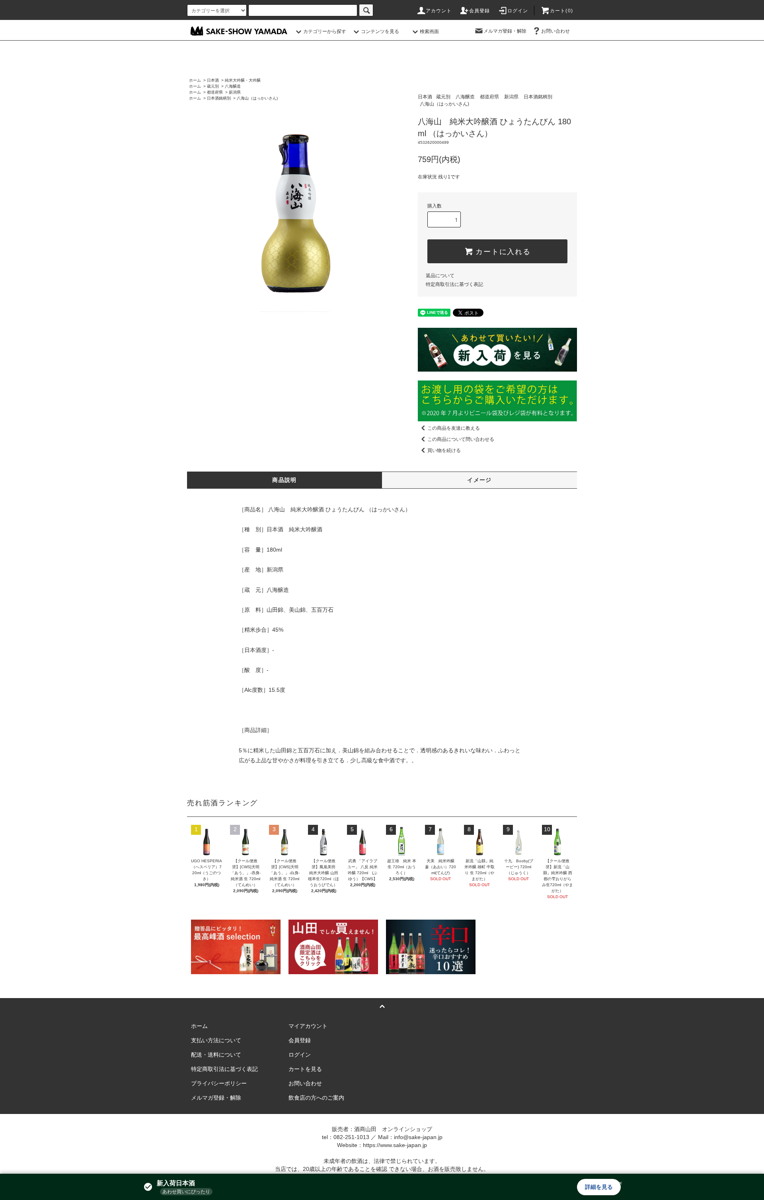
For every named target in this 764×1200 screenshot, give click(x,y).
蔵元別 (213, 86)
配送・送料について (216, 1054)
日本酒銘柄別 (219, 98)
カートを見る (305, 1069)
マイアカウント (307, 1026)
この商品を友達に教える (453, 428)
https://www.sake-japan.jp (395, 1145)
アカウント (439, 11)
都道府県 (215, 92)
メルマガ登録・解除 (504, 31)
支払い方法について (216, 1040)
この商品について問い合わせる (460, 439)
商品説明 (284, 480)
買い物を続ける (444, 450)
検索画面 (429, 31)
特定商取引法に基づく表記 (454, 284)
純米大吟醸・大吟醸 (243, 80)
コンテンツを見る (380, 31)
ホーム (195, 80)
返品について (440, 275)
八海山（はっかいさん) (257, 98)
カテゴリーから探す (324, 31)
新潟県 (235, 92)
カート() (561, 11)
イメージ (479, 480)
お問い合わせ (555, 31)
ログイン (517, 11)
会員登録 (479, 11)
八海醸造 (233, 86)
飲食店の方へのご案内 (316, 1097)
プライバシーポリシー (219, 1083)
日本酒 (213, 80)
